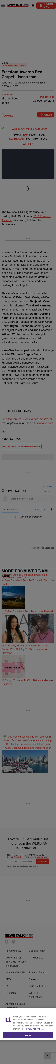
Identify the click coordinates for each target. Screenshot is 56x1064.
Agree (28, 1034)
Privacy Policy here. (34, 1028)
